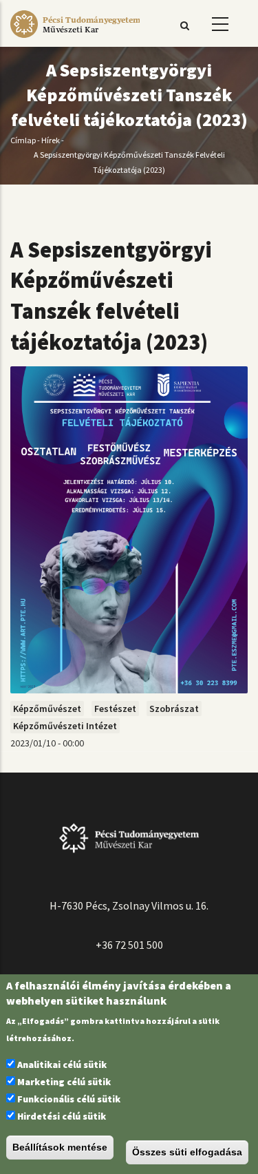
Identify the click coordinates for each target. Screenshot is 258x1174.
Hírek (50, 140)
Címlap (23, 140)
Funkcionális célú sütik (68, 1099)
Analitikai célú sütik (62, 1064)
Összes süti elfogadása (187, 1151)
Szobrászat (174, 708)
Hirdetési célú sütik (61, 1116)
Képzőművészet (47, 708)
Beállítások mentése (59, 1147)
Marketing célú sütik (64, 1082)
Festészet (115, 708)
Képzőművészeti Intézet (65, 726)
